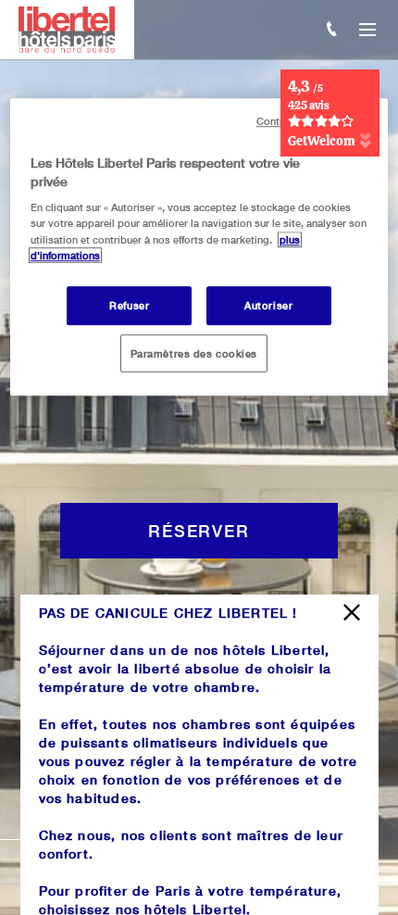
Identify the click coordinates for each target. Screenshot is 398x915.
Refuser (129, 305)
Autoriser (268, 305)
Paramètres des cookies (194, 353)
